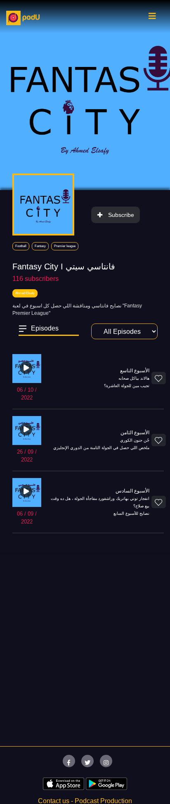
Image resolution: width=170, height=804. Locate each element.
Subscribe (121, 215)
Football (20, 246)
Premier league (65, 246)
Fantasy (40, 246)
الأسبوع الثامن (134, 432)
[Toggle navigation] (152, 18)
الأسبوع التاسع (134, 370)
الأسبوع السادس (132, 491)
